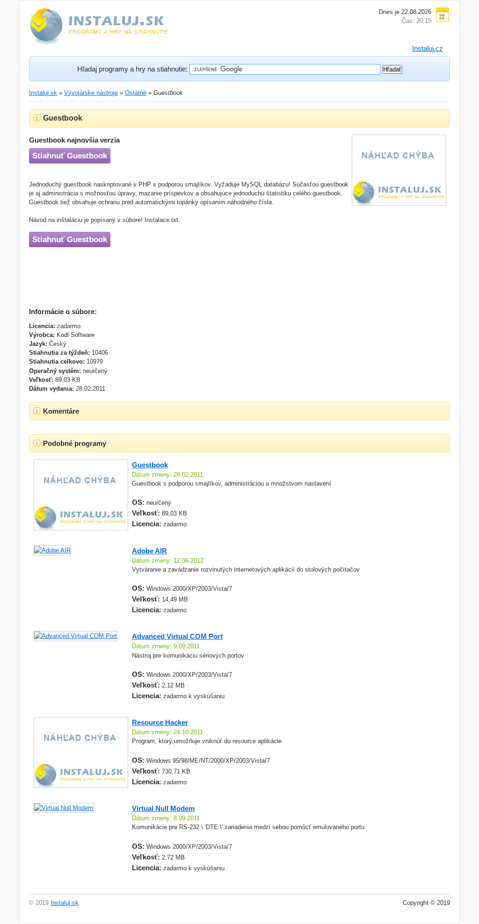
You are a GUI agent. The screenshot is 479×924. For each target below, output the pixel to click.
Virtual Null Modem (163, 808)
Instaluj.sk (43, 92)
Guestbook (150, 465)
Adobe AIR (149, 551)
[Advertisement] (199, 275)
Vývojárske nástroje (91, 92)
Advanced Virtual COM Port (177, 636)
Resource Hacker (160, 722)
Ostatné (135, 92)
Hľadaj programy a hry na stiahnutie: (132, 69)
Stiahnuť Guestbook (69, 155)
